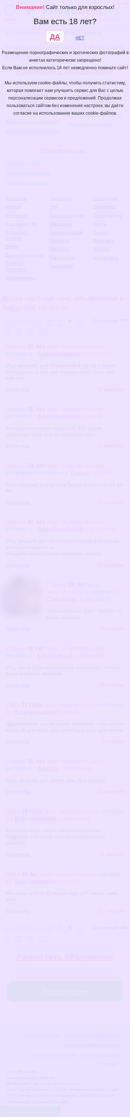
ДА (55, 37)
